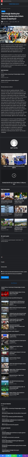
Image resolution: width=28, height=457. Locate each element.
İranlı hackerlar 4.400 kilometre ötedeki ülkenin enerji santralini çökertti (17, 303)
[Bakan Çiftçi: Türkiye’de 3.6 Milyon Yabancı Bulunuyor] (5, 371)
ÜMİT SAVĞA (5, 21)
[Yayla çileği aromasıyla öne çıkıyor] (7, 222)
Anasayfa (4, 8)
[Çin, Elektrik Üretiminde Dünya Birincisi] (5, 382)
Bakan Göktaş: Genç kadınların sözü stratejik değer (17, 393)
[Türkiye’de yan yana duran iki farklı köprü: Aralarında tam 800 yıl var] (5, 315)
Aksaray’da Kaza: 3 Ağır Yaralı (17, 375)
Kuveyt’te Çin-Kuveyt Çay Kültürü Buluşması (12, 1)
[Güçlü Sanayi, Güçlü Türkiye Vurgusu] (21, 196)
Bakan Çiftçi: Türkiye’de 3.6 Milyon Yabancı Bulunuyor (18, 370)
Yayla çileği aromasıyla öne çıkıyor (6, 227)
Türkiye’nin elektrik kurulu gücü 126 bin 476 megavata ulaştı (21, 228)
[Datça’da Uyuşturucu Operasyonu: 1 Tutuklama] (5, 342)
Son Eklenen (14, 283)
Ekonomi (8, 8)
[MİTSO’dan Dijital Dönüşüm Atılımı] (21, 209)
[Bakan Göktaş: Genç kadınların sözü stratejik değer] (5, 394)
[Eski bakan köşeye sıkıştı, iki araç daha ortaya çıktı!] (5, 293)
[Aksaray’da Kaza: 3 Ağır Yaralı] (5, 377)
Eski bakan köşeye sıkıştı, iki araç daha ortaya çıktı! (17, 292)
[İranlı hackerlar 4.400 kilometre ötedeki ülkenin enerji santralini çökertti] (5, 303)
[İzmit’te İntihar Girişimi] (7, 209)
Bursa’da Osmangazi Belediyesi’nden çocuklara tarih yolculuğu (17, 326)
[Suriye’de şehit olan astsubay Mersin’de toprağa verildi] (5, 321)
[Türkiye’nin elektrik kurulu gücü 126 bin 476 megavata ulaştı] (21, 222)
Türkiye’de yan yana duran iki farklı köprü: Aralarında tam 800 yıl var (18, 314)
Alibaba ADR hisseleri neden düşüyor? (10, 80)
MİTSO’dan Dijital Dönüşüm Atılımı (19, 214)
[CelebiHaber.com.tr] (14, 4)
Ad (2, 257)
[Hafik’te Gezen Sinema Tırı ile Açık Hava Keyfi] (5, 353)
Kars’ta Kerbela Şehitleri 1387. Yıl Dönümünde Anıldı (17, 387)
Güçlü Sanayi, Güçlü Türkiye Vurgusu (19, 201)
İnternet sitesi (4, 266)
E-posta (3, 261)
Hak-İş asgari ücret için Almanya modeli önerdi (6, 201)
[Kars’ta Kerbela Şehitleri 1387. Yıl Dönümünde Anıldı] (5, 388)
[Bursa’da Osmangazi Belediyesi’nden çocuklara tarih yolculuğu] (5, 326)
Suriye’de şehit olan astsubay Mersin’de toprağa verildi (17, 320)
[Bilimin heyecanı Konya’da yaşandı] (5, 309)
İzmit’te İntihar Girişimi (6, 214)
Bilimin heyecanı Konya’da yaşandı (18, 307)
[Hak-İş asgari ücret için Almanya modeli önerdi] (7, 196)
